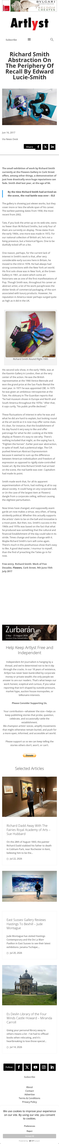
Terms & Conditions (29, 1098)
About (29, 1087)
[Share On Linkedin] (52, 147)
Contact (29, 1090)
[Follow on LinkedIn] (52, 1067)
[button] (52, 39)
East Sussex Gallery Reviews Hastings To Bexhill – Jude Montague (26, 924)
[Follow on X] (27, 1067)
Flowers (17, 567)
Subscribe (11, 39)
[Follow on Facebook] (18, 1067)
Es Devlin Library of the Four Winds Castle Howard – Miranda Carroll (29, 1018)
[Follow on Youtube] (35, 1067)
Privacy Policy (29, 1102)
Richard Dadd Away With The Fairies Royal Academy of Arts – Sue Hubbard (28, 829)
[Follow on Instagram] (43, 1067)
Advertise (29, 1094)
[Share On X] (45, 147)
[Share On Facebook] (38, 147)
